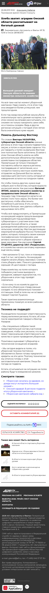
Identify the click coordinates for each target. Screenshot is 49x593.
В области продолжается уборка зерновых (29, 475)
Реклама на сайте (12, 495)
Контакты (7, 505)
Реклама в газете (33, 495)
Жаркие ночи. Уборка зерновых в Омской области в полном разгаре (28, 452)
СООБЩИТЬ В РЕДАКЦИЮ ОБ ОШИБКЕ (21, 508)
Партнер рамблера (24, 581)
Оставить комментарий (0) (24, 413)
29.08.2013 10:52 (8, 10)
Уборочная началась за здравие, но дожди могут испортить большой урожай (24, 383)
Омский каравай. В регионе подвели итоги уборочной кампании (24, 390)
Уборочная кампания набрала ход (24, 394)
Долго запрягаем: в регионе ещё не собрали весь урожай (26, 468)
